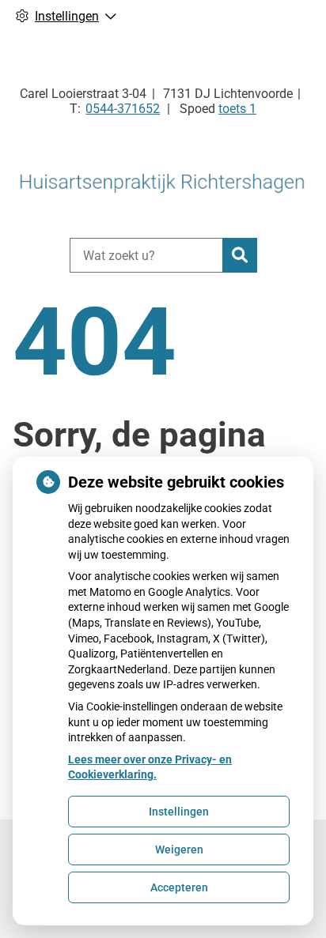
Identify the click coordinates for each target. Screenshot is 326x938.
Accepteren (179, 887)
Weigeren (179, 849)
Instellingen (179, 811)
